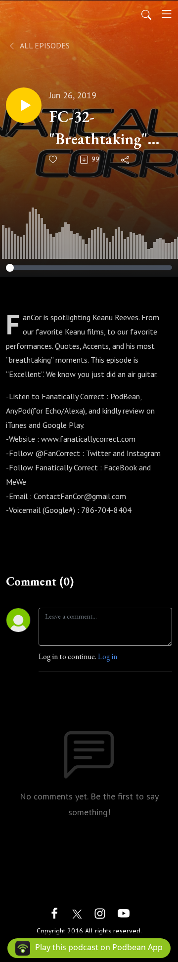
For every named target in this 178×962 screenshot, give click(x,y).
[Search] (146, 14)
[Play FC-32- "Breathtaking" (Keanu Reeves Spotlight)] (24, 105)
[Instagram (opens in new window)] (100, 912)
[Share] (126, 159)
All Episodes (44, 45)
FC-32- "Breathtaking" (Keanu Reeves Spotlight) (98, 128)
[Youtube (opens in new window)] (124, 912)
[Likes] (53, 159)
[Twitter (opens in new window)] (77, 912)
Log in (107, 656)
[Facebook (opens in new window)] (54, 912)
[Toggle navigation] (166, 13)
